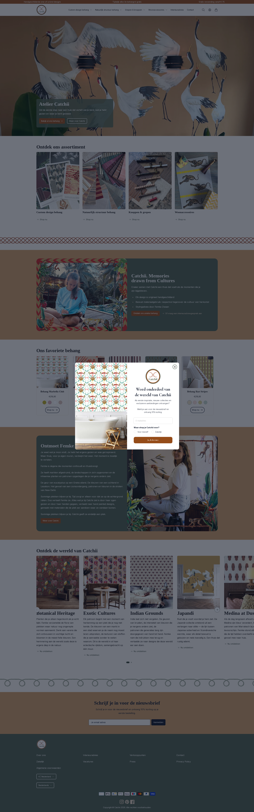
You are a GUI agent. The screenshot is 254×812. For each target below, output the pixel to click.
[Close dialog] (175, 367)
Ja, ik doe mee (153, 440)
